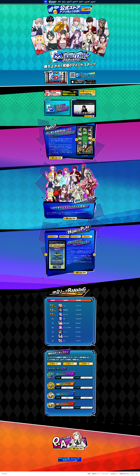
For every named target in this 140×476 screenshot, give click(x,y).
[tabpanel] (85, 140)
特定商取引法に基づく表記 (124, 473)
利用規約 (89, 473)
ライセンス (132, 473)
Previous (76, 139)
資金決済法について (114, 473)
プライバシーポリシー (105, 473)
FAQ (136, 473)
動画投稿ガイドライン (96, 473)
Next (93, 139)
